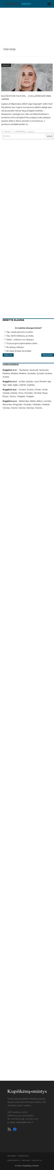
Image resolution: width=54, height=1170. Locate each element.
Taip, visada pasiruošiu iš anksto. (19, 332)
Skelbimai (11, 1156)
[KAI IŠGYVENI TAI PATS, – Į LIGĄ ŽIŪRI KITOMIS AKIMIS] (27, 77)
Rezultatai (48, 355)
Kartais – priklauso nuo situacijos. (20, 340)
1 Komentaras (20, 131)
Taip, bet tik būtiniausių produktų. (20, 336)
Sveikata (6, 65)
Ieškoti (49, 136)
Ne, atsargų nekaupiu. (15, 347)
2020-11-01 (7, 131)
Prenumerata (13, 1160)
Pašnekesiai (23, 1156)
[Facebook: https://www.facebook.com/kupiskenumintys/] (15, 1129)
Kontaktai (37, 1160)
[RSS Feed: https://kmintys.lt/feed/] (9, 1129)
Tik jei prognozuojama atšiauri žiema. (21, 343)
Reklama (26, 1160)
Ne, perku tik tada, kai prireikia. (18, 351)
